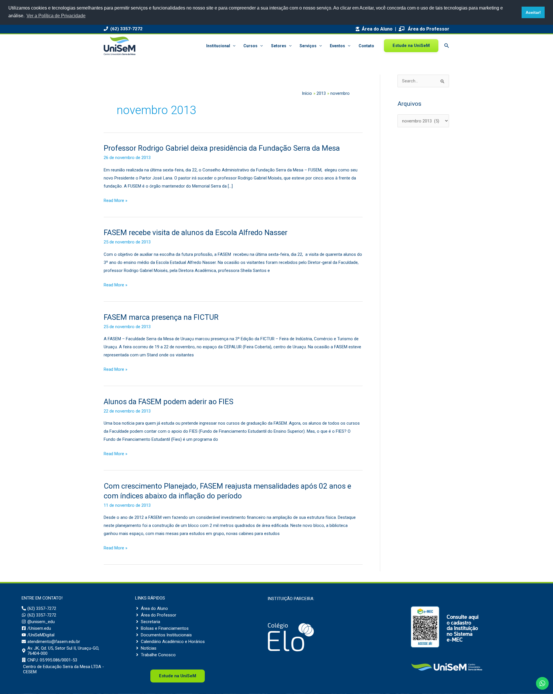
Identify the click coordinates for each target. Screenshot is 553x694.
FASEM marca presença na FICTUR (161, 317)
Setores (278, 46)
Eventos (337, 46)
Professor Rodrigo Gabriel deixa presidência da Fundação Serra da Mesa (222, 148)
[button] (232, 46)
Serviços (308, 46)
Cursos (250, 46)
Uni (177, 675)
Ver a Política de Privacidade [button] (56, 15)
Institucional (218, 46)
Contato (366, 46)
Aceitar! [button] (533, 12)
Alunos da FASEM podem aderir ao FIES (168, 401)
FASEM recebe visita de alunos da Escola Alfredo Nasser (195, 232)
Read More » (115, 201)
